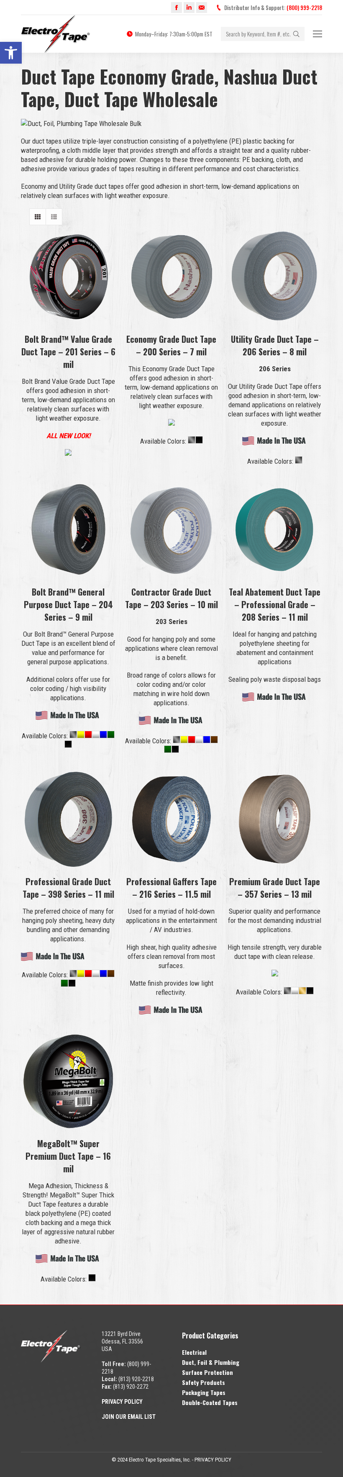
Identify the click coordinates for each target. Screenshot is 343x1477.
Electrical (194, 1352)
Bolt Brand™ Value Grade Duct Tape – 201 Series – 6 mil (68, 351)
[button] (11, 53)
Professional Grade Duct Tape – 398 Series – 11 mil (68, 887)
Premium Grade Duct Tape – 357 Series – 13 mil (274, 887)
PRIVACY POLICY (213, 1459)
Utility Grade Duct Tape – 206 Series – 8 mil (275, 345)
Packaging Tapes (203, 1392)
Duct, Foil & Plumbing (210, 1362)
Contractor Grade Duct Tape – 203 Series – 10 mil (171, 598)
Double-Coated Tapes (210, 1402)
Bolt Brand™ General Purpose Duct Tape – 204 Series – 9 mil (68, 604)
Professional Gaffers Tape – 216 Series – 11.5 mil (171, 887)
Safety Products (203, 1382)
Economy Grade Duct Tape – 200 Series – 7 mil (171, 345)
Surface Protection (207, 1372)
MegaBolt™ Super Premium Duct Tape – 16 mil (68, 1156)
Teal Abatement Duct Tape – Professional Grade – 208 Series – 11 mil (274, 604)
